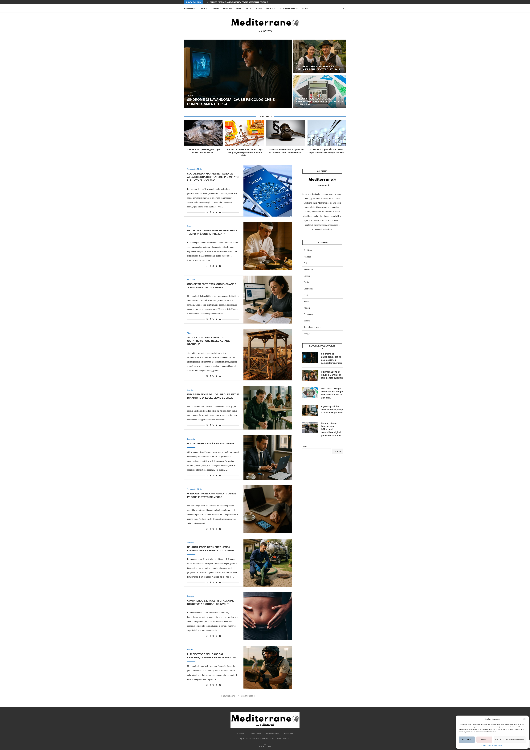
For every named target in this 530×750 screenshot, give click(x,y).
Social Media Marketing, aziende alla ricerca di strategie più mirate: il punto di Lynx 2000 (213, 177)
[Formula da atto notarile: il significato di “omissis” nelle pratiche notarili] (285, 133)
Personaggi (308, 314)
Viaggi (305, 9)
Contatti (240, 733)
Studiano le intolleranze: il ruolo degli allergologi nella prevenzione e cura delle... (244, 152)
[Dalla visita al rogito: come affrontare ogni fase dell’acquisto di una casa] (310, 392)
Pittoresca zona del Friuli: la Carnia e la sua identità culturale (332, 375)
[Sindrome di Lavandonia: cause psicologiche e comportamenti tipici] (310, 357)
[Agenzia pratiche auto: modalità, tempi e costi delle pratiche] (220, 74)
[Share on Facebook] (210, 212)
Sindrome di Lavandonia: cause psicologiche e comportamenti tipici (331, 358)
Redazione (288, 733)
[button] (524, 719)
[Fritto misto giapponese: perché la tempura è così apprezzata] (267, 246)
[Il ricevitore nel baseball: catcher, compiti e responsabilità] (267, 667)
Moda (248, 9)
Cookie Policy (486, 745)
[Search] (344, 9)
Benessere (189, 9)
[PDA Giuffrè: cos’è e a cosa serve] (267, 457)
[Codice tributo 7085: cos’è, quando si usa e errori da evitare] (267, 300)
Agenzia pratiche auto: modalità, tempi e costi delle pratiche (332, 409)
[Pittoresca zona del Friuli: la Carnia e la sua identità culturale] (310, 375)
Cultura (203, 9)
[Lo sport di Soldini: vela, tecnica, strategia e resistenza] (301, 91)
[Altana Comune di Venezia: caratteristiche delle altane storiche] (267, 354)
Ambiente (308, 250)
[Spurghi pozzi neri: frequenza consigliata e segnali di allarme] (267, 563)
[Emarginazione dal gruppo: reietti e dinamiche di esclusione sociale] (267, 408)
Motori (259, 9)
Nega (484, 739)
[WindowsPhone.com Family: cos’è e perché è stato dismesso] (267, 509)
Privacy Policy (497, 745)
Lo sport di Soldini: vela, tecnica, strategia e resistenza (236, 2)
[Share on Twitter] (213, 212)
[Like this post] (207, 212)
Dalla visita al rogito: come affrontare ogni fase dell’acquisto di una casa (332, 393)
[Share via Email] (220, 212)
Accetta (467, 739)
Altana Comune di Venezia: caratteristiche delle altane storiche (208, 341)
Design (216, 9)
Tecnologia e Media (288, 9)
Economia (227, 9)
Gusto (239, 9)
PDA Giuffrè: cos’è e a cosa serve (210, 443)
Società (270, 9)
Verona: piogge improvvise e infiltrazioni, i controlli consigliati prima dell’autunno (300, 67)
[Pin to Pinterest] (216, 212)
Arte (306, 263)
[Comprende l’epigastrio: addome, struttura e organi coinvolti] (267, 616)
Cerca (304, 446)
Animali (307, 257)
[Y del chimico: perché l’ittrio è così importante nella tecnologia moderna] (327, 133)
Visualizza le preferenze (509, 739)
